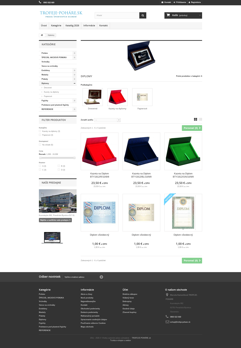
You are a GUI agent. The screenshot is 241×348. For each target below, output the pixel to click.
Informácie (89, 25)
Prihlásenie (180, 2)
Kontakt (167, 2)
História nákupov (130, 294)
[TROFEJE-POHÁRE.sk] (65, 14)
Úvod (44, 25)
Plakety (45, 79)
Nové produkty (87, 298)
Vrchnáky (46, 62)
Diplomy (45, 83)
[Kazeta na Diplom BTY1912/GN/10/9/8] (183, 151)
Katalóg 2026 (72, 25)
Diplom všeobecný (99, 235)
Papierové (47, 96)
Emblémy (46, 70)
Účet (125, 289)
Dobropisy (127, 301)
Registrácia (195, 2)
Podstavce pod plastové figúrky (55, 105)
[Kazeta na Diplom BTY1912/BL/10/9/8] (141, 151)
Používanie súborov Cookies (93, 323)
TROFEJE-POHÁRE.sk (141, 338)
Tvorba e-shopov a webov (120, 340)
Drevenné (47, 88)
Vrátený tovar (128, 298)
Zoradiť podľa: (87, 120)
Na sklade (47, 145)
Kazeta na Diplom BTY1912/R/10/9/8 (99, 175)
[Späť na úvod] (41, 35)
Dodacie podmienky (89, 312)
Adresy (126, 305)
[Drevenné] (93, 97)
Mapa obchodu (87, 327)
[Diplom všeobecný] (99, 212)
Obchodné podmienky (90, 309)
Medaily (45, 75)
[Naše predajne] (58, 201)
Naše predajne (51, 182)
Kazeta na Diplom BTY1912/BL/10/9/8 (141, 175)
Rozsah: (42, 154)
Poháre (45, 53)
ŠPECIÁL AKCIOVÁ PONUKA (54, 57)
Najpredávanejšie (88, 301)
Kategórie (56, 25)
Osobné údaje (129, 309)
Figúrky (45, 101)
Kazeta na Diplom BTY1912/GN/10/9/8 (183, 175)
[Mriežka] (195, 119)
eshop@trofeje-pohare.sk (180, 322)
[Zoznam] (200, 119)
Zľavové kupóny (129, 312)
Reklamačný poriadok (90, 316)
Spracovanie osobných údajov (94, 319)
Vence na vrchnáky (50, 66)
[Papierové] (142, 97)
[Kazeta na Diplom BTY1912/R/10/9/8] (99, 151)
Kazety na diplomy (51, 92)
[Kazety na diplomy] (117, 97)
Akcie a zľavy (86, 294)
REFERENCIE (47, 109)
